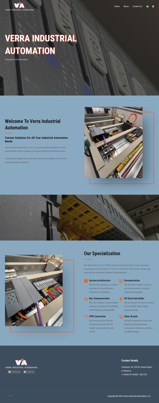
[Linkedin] (153, 6)
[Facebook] (147, 6)
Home (117, 6)
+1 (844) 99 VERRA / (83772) (134, 374)
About (126, 6)
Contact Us (137, 6)
